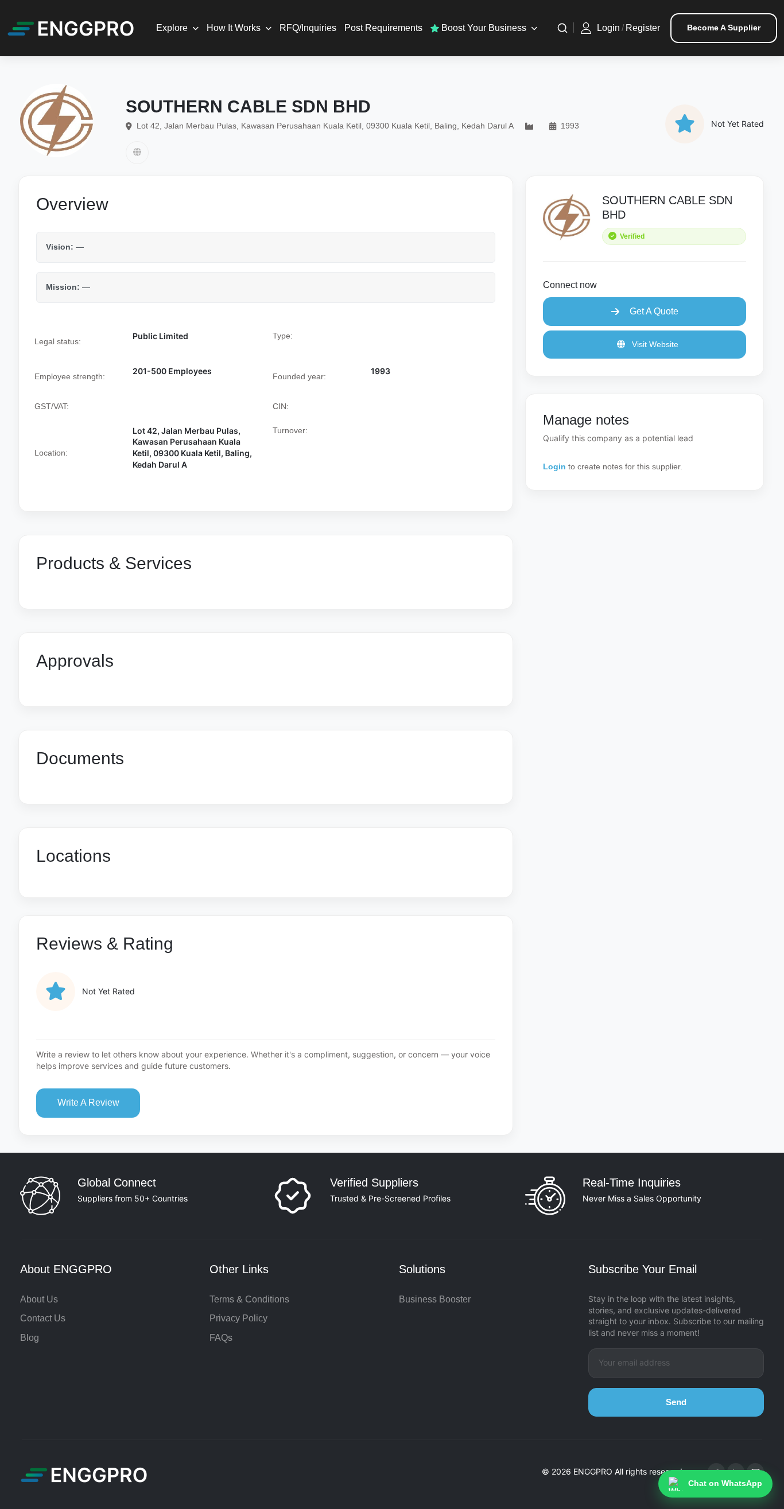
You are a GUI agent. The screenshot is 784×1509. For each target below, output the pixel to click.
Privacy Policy (238, 1318)
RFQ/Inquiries (308, 28)
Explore (172, 28)
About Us (39, 1299)
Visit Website (654, 344)
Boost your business (482, 28)
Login (608, 28)
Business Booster (435, 1299)
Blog (29, 1338)
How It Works (234, 28)
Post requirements (383, 28)
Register (643, 28)
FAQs (220, 1338)
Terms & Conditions (249, 1299)
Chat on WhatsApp (725, 1483)
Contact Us (42, 1318)
